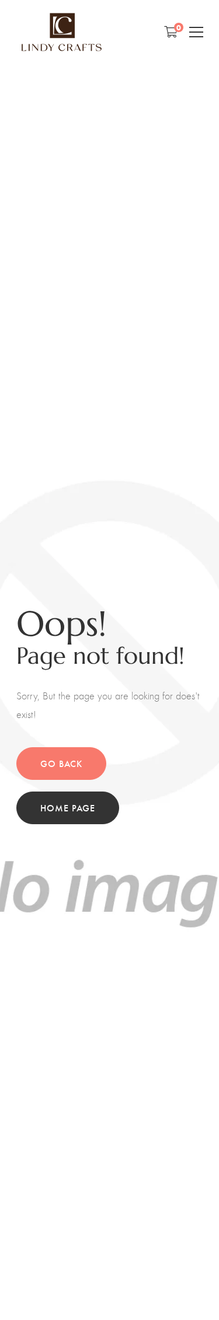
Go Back (61, 763)
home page (67, 807)
